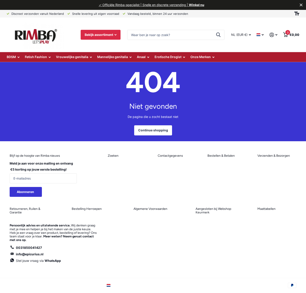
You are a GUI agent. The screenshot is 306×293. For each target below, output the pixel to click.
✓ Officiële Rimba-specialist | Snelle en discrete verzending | (151, 5)
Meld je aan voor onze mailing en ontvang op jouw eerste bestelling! (41, 166)
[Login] (273, 35)
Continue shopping (153, 130)
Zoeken (218, 35)
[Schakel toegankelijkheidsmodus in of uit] (296, 14)
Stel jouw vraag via (38, 261)
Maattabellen (266, 209)
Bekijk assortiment (99, 35)
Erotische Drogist (168, 57)
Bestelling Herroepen (87, 209)
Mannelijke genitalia (112, 57)
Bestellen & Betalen (221, 156)
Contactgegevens (170, 156)
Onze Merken (200, 57)
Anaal (141, 57)
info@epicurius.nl (29, 254)
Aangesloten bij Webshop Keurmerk (213, 210)
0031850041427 (29, 248)
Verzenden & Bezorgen (273, 156)
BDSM (11, 57)
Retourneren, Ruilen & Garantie (25, 210)
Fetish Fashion (36, 57)
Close (301, 5)
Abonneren (26, 192)
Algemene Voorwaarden (150, 209)
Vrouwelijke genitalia (72, 57)
